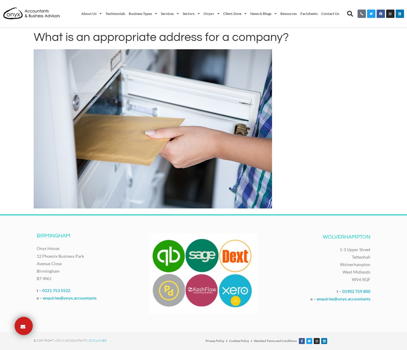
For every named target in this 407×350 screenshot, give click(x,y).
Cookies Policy (239, 341)
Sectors (189, 13)
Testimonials (115, 13)
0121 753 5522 (56, 290)
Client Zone (232, 13)
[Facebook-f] (302, 341)
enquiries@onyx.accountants (70, 297)
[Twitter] (371, 14)
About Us (89, 13)
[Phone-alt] (362, 14)
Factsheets (309, 13)
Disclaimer (97, 341)
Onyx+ (209, 13)
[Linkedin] (400, 14)
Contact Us (330, 13)
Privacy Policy (215, 341)
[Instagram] (390, 14)
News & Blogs (260, 13)
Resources (288, 13)
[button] (350, 14)
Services (167, 13)
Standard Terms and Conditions (275, 341)
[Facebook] (381, 14)
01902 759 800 (356, 291)
